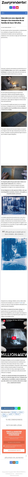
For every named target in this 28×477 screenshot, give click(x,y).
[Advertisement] (14, 54)
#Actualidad (14, 412)
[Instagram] (14, 462)
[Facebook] (11, 462)
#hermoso (17, 414)
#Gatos (4, 414)
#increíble (4, 416)
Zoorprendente (5, 471)
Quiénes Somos (19, 473)
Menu (3, 13)
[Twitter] (17, 462)
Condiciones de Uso (10, 473)
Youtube (21, 302)
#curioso (10, 414)
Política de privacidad (14, 475)
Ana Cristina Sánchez (6, 27)
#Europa (21, 412)
